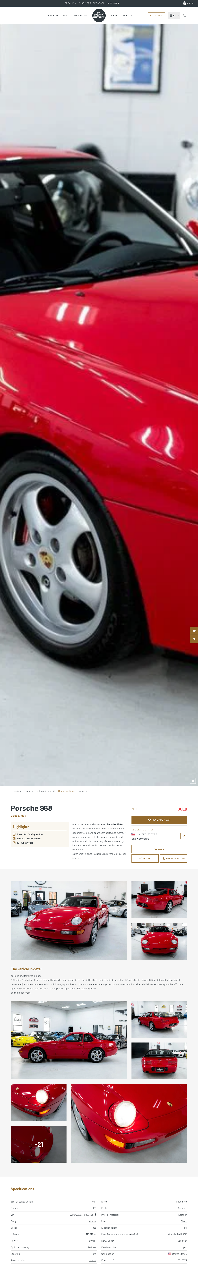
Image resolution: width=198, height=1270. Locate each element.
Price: (136, 809)
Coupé (92, 1221)
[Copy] (95, 1215)
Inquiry (83, 790)
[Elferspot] (99, 16)
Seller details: (143, 829)
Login (190, 3)
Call (160, 848)
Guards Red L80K (177, 1234)
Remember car (160, 819)
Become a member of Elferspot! (92, 3)
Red (185, 1227)
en (174, 15)
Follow (155, 15)
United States (179, 1253)
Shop (114, 15)
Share (146, 858)
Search (53, 15)
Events (128, 15)
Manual (92, 1260)
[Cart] (184, 15)
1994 (93, 1201)
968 (94, 1208)
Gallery (29, 790)
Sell (66, 15)
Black (184, 1221)
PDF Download (175, 858)
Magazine (80, 15)
